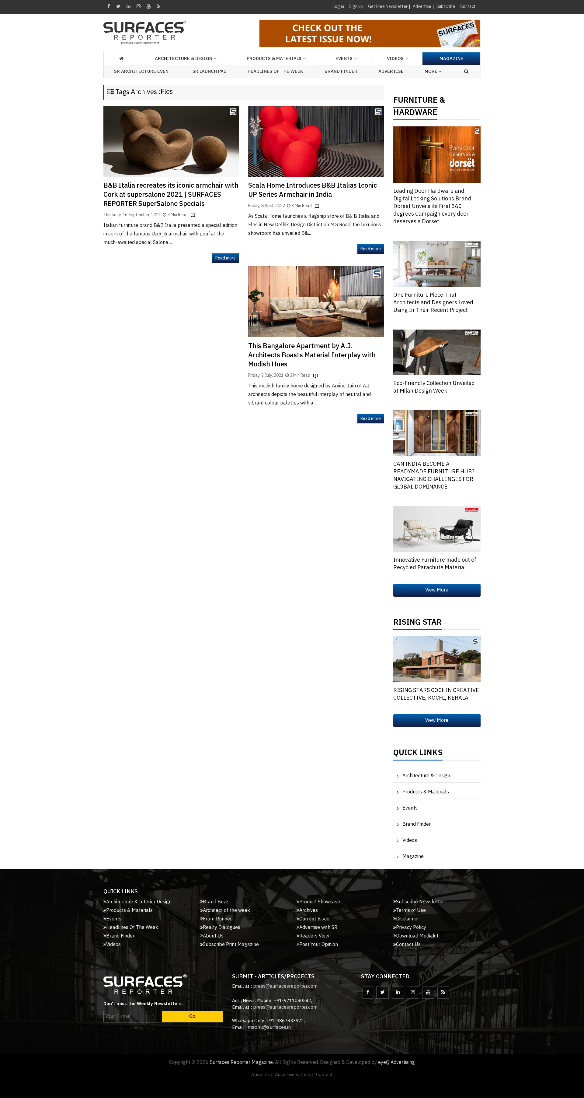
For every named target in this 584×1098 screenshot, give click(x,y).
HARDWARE (415, 114)
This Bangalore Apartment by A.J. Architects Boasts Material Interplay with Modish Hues (312, 355)
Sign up (356, 6)
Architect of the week (226, 910)
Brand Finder (341, 71)
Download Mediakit (417, 936)
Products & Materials (425, 792)
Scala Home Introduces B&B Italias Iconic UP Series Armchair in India (312, 190)
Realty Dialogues (221, 927)
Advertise (422, 6)
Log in (338, 6)
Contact (468, 6)
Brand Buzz (215, 902)
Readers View (314, 936)
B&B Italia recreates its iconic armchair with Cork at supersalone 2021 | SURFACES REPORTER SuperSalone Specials (170, 195)
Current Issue (314, 919)
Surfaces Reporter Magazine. (242, 1062)
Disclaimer (407, 919)
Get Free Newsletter (388, 6)
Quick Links (418, 754)
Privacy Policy (411, 927)
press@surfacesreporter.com (285, 986)
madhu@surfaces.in (269, 1027)
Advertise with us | (294, 1075)
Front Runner (217, 919)
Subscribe (445, 6)
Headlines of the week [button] (275, 71)
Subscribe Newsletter (420, 902)
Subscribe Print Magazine (231, 945)
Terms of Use (411, 910)
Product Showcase (319, 902)
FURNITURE (415, 102)
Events (410, 808)
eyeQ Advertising (396, 1062)
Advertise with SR (318, 927)
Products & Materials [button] (274, 58)
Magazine (451, 58)
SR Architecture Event (143, 71)
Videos (395, 58)
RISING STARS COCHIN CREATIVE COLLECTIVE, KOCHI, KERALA (436, 694)
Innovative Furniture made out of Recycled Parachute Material (434, 564)
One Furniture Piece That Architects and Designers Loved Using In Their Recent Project (433, 303)
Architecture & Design (426, 776)
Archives (308, 910)
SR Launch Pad (210, 71)
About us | (262, 1075)
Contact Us (408, 945)
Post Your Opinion (318, 945)
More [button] (432, 71)
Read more (225, 258)
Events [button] (344, 58)
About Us (213, 936)
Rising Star (417, 624)
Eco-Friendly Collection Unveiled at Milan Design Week (434, 387)
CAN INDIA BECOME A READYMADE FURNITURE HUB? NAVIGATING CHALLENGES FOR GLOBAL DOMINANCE (433, 476)
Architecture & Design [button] (183, 58)
